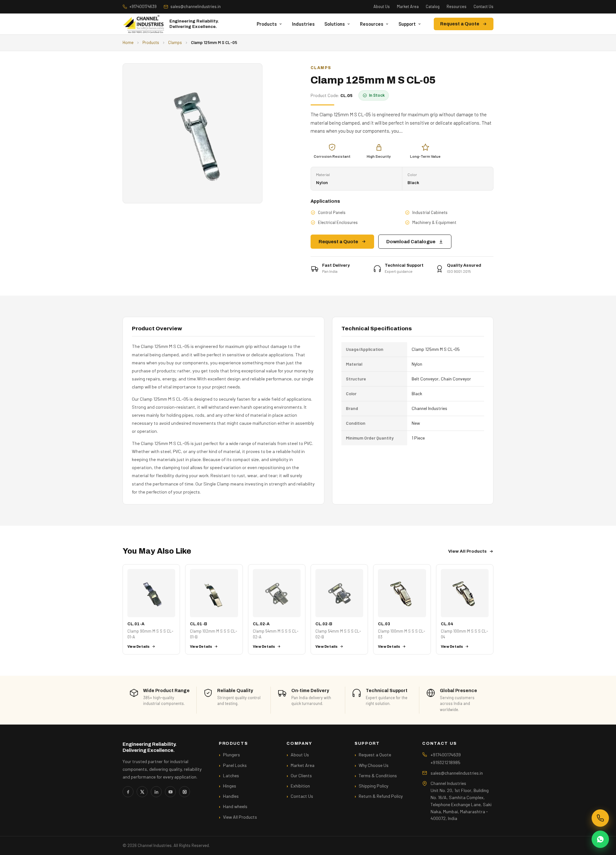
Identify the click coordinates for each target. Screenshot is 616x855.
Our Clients (301, 775)
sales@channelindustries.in (195, 6)
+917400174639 (143, 6)
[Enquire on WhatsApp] (600, 839)
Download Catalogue (410, 241)
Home (128, 42)
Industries (303, 24)
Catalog (433, 6)
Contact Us (483, 6)
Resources (456, 6)
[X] (142, 791)
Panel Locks (235, 765)
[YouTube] (170, 791)
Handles (231, 796)
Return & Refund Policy (381, 796)
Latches (231, 775)
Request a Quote (459, 24)
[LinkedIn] (156, 791)
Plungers (231, 754)
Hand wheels (235, 806)
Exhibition (300, 785)
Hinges (229, 785)
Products (267, 24)
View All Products (467, 551)
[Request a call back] (600, 818)
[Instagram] (184, 791)
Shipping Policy (373, 785)
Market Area (408, 6)
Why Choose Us (374, 765)
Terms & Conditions (378, 775)
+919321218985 (445, 762)
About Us (381, 6)
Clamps (175, 42)
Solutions (334, 24)
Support (407, 24)
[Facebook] (128, 791)
